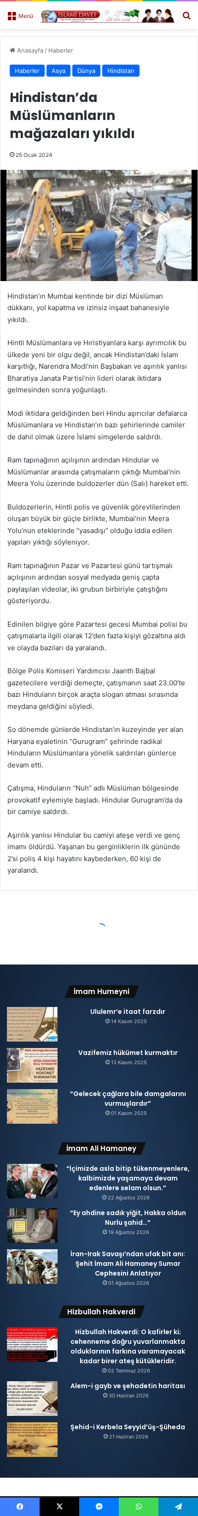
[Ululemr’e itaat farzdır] (32, 1024)
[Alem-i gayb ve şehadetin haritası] (32, 1398)
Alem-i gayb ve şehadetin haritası (127, 1385)
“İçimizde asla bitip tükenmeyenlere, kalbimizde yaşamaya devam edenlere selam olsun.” (128, 1178)
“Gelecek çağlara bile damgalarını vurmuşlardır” (128, 1098)
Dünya (86, 70)
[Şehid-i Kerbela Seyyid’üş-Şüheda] (32, 1439)
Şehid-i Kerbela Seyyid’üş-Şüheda (127, 1427)
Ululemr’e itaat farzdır (127, 1011)
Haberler (60, 50)
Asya (58, 70)
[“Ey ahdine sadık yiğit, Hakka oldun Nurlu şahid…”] (32, 1225)
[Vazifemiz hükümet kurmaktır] (32, 1065)
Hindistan (120, 70)
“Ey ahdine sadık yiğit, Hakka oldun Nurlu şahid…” (128, 1217)
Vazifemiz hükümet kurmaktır (128, 1052)
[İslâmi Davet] (107, 15)
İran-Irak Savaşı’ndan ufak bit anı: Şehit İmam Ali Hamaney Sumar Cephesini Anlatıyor (127, 1263)
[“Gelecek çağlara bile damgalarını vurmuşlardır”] (32, 1106)
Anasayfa (29, 50)
